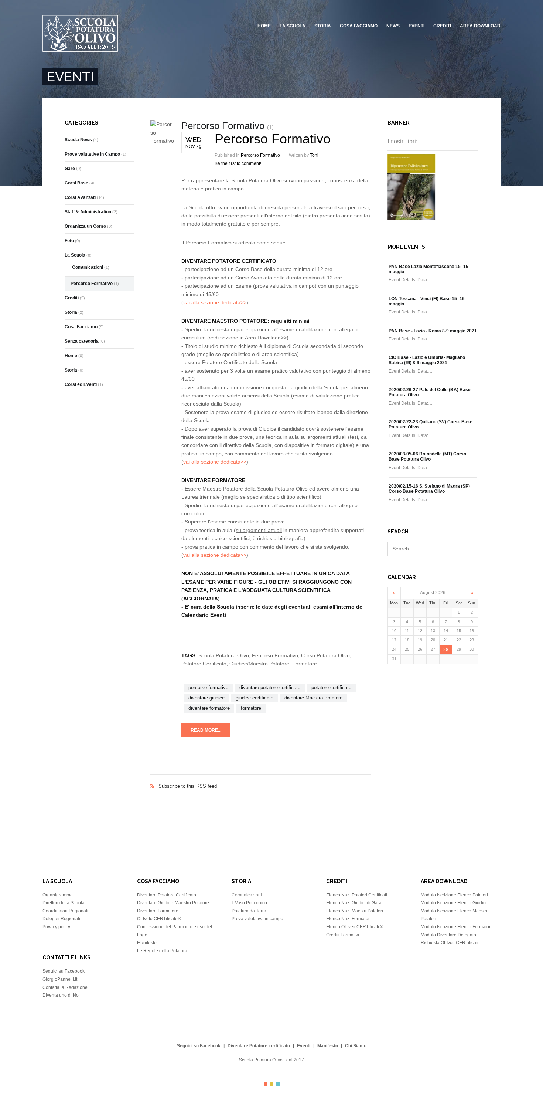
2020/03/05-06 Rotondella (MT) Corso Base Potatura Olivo (427, 456)
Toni (314, 155)
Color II (271, 1084)
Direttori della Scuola (63, 902)
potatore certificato (331, 687)
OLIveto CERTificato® (159, 918)
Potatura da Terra (249, 911)
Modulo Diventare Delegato (448, 935)
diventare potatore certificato (269, 687)
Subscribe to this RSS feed (260, 778)
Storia (322, 25)
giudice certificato (254, 698)
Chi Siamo (355, 1045)
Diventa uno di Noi (61, 995)
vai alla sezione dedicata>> (214, 302)
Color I (265, 1084)
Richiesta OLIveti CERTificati (449, 942)
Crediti (442, 25)
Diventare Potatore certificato (259, 1045)
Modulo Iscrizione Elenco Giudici (453, 902)
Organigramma (57, 895)
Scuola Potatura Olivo (261, 1059)
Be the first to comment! (238, 163)
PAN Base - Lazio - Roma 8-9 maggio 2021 (433, 330)
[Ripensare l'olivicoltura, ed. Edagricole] (411, 218)
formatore (251, 708)
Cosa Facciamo (359, 25)
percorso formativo (208, 687)
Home (264, 25)
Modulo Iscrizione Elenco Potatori (454, 895)
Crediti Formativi (342, 935)
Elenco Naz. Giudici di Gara (354, 902)
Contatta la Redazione (65, 987)
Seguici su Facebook (63, 971)
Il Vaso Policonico (249, 902)
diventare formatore (209, 708)
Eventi (416, 25)
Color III (278, 1084)
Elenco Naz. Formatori (348, 918)
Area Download (480, 25)
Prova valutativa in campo (257, 918)
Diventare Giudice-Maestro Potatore (173, 902)
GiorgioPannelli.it (59, 979)
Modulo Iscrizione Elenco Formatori (456, 926)
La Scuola (292, 25)
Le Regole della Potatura (162, 950)
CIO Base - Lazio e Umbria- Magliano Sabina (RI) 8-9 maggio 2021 (427, 360)
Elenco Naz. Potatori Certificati (356, 895)
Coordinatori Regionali (65, 911)
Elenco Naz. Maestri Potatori (354, 911)
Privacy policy (56, 926)
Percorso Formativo (273, 138)
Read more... (206, 730)
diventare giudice (206, 698)
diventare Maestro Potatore (313, 698)
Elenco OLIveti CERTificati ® (354, 926)
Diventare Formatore (157, 911)
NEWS (393, 25)
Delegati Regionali (61, 918)
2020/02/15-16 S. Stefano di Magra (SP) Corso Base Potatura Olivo (429, 489)
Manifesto (147, 942)
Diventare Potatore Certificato (166, 895)
